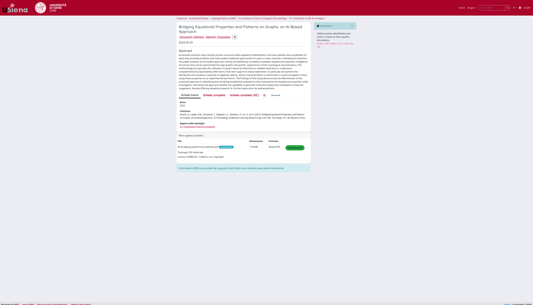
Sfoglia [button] (470, 7)
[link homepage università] (51, 8)
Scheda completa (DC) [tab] (244, 95)
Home (462, 7)
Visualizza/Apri (295, 147)
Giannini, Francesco (218, 36)
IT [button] (514, 7)
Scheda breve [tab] (189, 95)
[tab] (265, 95)
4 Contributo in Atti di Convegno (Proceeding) (262, 18)
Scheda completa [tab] (214, 95)
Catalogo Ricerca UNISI (223, 18)
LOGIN (526, 7)
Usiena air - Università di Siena (192, 18)
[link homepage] (16, 8)
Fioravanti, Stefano (191, 36)
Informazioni (325, 25)
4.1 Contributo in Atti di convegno (307, 18)
